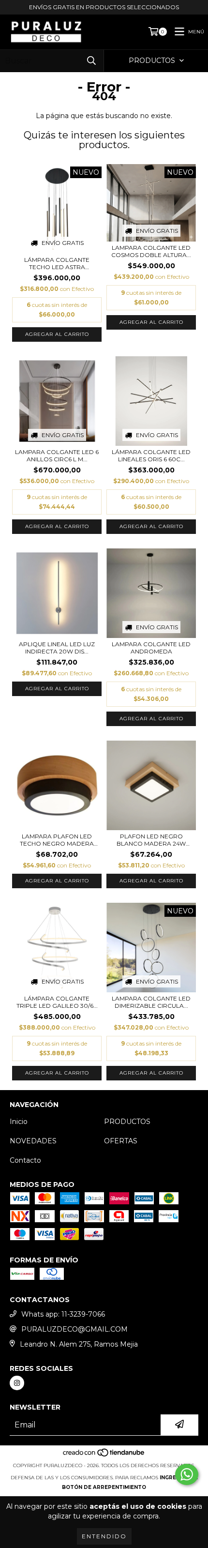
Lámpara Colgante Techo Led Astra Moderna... (56, 263)
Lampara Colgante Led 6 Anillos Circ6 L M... (57, 455)
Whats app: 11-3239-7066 (63, 1314)
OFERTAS (120, 1141)
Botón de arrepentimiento (104, 1487)
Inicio (19, 1121)
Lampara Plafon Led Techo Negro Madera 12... (57, 840)
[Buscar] (91, 61)
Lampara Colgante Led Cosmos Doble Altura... (151, 251)
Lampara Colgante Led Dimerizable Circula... (151, 1002)
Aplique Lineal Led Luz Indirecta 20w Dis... (57, 647)
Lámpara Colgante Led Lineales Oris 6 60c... (151, 455)
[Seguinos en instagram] (17, 1383)
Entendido (104, 1536)
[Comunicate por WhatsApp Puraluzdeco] (186, 1474)
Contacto (25, 1160)
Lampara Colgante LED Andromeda (151, 647)
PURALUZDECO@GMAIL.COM (74, 1329)
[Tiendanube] (104, 1456)
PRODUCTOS (127, 1121)
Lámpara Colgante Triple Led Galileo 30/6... (57, 1002)
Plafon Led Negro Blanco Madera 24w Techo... (151, 840)
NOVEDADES (33, 1141)
